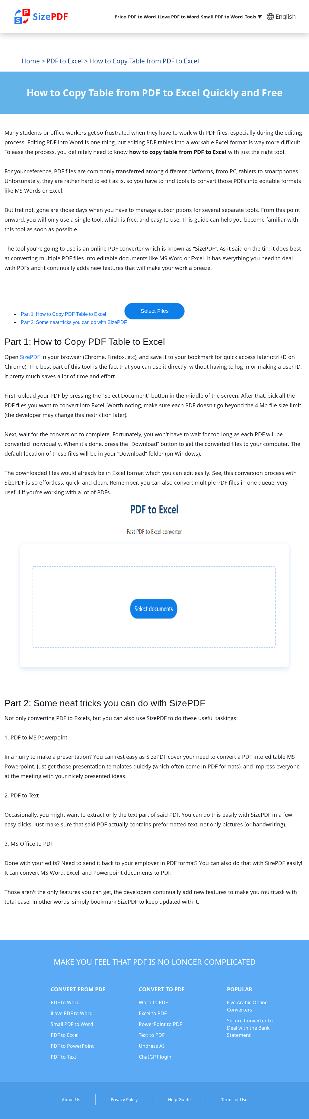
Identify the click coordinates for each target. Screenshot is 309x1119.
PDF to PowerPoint (72, 1046)
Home (30, 61)
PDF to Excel (64, 61)
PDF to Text (63, 1056)
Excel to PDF (153, 1013)
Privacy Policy (124, 1099)
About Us (71, 1099)
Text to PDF (151, 1035)
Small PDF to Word (222, 17)
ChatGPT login (155, 1056)
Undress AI (151, 1046)
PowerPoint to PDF (160, 1024)
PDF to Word (142, 17)
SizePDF (30, 357)
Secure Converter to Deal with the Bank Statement (250, 1027)
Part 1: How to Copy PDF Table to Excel (63, 314)
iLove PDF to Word (178, 17)
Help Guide (179, 1099)
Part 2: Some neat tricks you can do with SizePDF (74, 322)
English (286, 16)
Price (120, 17)
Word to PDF (153, 1002)
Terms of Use (234, 1099)
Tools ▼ (253, 17)
